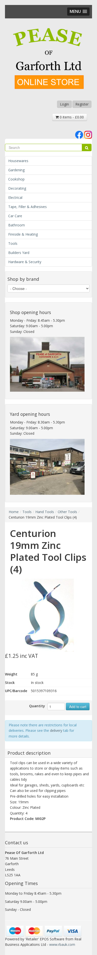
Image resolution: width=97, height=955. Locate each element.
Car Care (15, 215)
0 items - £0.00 (71, 117)
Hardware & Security (24, 261)
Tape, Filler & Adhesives (27, 206)
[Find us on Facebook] (79, 134)
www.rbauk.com (62, 944)
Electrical (15, 197)
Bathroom (16, 225)
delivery (56, 730)
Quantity (37, 706)
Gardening (16, 170)
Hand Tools (44, 511)
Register (82, 104)
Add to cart (77, 706)
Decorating (17, 188)
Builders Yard (18, 252)
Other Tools (67, 511)
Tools (12, 243)
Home (14, 511)
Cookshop (16, 179)
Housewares (18, 160)
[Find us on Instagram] (88, 134)
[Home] (48, 59)
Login (64, 104)
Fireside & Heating (23, 234)
